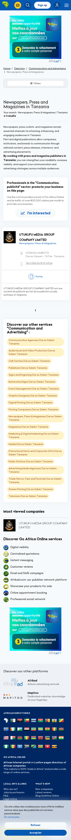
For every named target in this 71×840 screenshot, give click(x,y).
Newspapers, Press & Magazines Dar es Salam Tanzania (35, 418)
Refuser (35, 825)
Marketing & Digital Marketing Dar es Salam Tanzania (34, 435)
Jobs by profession (13, 792)
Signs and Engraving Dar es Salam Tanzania (34, 374)
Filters (37, 83)
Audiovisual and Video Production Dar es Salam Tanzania (32, 352)
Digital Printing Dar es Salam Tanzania (30, 402)
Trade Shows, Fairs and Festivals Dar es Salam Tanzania (35, 480)
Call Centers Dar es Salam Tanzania (29, 360)
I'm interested (38, 213)
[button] (57, 5)
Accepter (35, 832)
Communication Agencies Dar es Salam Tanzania (31, 342)
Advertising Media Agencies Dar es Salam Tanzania (33, 470)
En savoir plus (11, 817)
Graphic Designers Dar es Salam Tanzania (33, 395)
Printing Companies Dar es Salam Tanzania (33, 409)
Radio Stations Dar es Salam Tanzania (31, 461)
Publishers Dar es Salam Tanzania (28, 367)
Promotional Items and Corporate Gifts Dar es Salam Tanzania (35, 452)
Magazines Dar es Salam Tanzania (28, 426)
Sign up (42, 5)
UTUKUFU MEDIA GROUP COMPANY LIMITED (36, 237)
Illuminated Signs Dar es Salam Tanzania (32, 381)
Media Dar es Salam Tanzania (26, 444)
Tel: (39, 263)
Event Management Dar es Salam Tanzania (34, 388)
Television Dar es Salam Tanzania (28, 496)
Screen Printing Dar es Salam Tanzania (31, 489)
